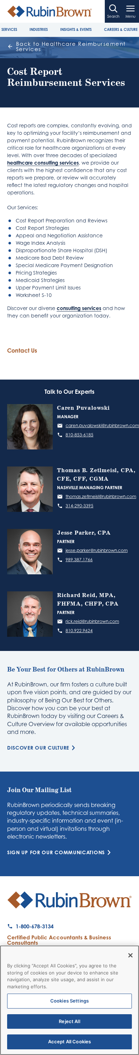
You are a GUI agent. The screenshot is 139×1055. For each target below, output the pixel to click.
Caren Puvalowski (83, 408)
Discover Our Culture (38, 747)
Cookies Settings (69, 1001)
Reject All (69, 1021)
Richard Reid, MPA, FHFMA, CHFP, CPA (88, 600)
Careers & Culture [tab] (121, 29)
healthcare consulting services (43, 163)
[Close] (130, 955)
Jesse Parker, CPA (84, 533)
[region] (69, 1000)
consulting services (79, 308)
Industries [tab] (39, 29)
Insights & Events (76, 29)
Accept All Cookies (69, 1041)
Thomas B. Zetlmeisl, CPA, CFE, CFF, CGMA (96, 475)
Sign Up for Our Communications (56, 852)
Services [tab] (9, 29)
